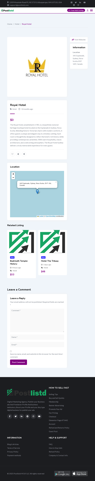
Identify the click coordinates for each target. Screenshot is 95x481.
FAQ (50, 444)
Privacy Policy (12, 452)
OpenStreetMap (51, 216)
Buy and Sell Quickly (56, 398)
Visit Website (80, 39)
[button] (37, 191)
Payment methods (14, 455)
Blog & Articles (13, 444)
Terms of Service (13, 448)
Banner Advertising (56, 405)
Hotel (17, 24)
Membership (53, 402)
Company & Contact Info (58, 455)
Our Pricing (53, 413)
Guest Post (53, 431)
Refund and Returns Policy (59, 428)
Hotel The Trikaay (50, 261)
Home (9, 24)
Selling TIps (53, 394)
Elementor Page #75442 (58, 420)
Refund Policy (54, 452)
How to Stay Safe (55, 448)
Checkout (52, 417)
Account (52, 424)
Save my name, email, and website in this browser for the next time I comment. (36, 355)
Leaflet (41, 216)
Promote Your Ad (55, 409)
